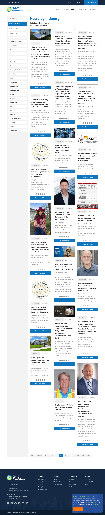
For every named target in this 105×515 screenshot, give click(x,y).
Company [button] (57, 9)
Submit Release (91, 2)
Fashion (12, 78)
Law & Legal (13, 102)
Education (13, 62)
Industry (12, 94)
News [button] (73, 9)
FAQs (86, 484)
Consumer (13, 58)
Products (41, 476)
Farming (12, 74)
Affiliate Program (42, 489)
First (32, 455)
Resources (73, 476)
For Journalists (73, 487)
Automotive (13, 45)
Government (13, 82)
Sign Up (69, 2)
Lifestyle (12, 106)
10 (56, 455)
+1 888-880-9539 (14, 2)
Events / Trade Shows (16, 70)
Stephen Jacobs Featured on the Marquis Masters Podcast (64, 407)
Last (88, 455)
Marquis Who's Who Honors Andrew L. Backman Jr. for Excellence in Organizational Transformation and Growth (85, 409)
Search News (13, 33)
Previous (39, 455)
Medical (12, 110)
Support (87, 476)
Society (12, 122)
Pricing (66, 9)
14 (73, 455)
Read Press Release (40, 87)
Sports (12, 126)
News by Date (13, 28)
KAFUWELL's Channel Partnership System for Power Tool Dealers (86, 218)
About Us (56, 479)
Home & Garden (14, 90)
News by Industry (14, 23)
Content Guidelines (90, 482)
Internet (12, 98)
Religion (12, 114)
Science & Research (15, 118)
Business (13, 49)
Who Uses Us (57, 482)
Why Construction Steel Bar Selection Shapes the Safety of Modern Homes (64, 267)
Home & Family (14, 86)
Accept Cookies (78, 509)
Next (82, 455)
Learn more (94, 502)
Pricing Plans (41, 479)
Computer (13, 54)
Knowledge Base (73, 479)
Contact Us (93, 9)
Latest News (13, 18)
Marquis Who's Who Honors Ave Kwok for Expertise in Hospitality (39, 310)
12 (65, 455)
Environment (14, 66)
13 (69, 455)
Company (56, 476)
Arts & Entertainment (16, 41)
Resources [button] (82, 9)
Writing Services (42, 487)
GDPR (96, 504)
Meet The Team (57, 484)
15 (78, 455)
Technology (13, 130)
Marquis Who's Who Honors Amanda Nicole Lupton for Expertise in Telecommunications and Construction (40, 247)
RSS (70, 482)
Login (79, 2)
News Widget (72, 484)
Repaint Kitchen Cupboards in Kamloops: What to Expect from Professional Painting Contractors (63, 41)
